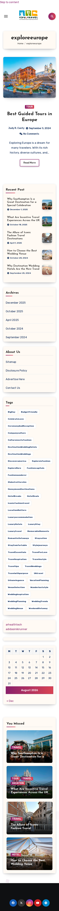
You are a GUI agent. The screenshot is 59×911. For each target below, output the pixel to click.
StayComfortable (17, 545)
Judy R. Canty (16, 128)
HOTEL (16, 854)
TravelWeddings (33, 566)
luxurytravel (15, 531)
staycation (41, 538)
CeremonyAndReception (21, 426)
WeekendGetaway (38, 608)
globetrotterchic (17, 482)
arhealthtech (14, 624)
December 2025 (16, 302)
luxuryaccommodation (20, 517)
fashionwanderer (17, 475)
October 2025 (14, 311)
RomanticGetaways (18, 538)
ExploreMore (14, 468)
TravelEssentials (17, 552)
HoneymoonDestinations (21, 489)
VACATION (18, 783)
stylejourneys (40, 545)
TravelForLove (39, 552)
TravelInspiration (17, 559)
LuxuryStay (34, 524)
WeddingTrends (40, 601)
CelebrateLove (16, 419)
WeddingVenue (15, 608)
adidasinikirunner (16, 629)
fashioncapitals (35, 468)
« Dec (10, 701)
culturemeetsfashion (19, 440)
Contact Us (13, 387)
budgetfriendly (29, 412)
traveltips (13, 566)
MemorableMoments (38, 531)
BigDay (11, 412)
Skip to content (9, 2)
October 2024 (14, 328)
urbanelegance (16, 580)
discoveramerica (17, 461)
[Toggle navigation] (6, 16)
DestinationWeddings (19, 454)
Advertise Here (15, 379)
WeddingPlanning (17, 601)
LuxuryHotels (15, 524)
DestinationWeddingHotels (22, 447)
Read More (29, 162)
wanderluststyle (39, 587)
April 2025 (12, 320)
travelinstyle (39, 559)
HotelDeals (33, 496)
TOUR (29, 106)
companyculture (17, 433)
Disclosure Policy (16, 370)
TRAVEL (16, 747)
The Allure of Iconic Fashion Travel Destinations (19, 235)
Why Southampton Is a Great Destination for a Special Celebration (21, 202)
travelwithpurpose (18, 573)
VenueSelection (16, 587)
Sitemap (11, 361)
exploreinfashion (41, 461)
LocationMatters (17, 510)
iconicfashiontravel (18, 503)
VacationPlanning (39, 580)
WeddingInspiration (18, 594)
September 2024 (16, 337)
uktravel (38, 573)
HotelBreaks (14, 496)
